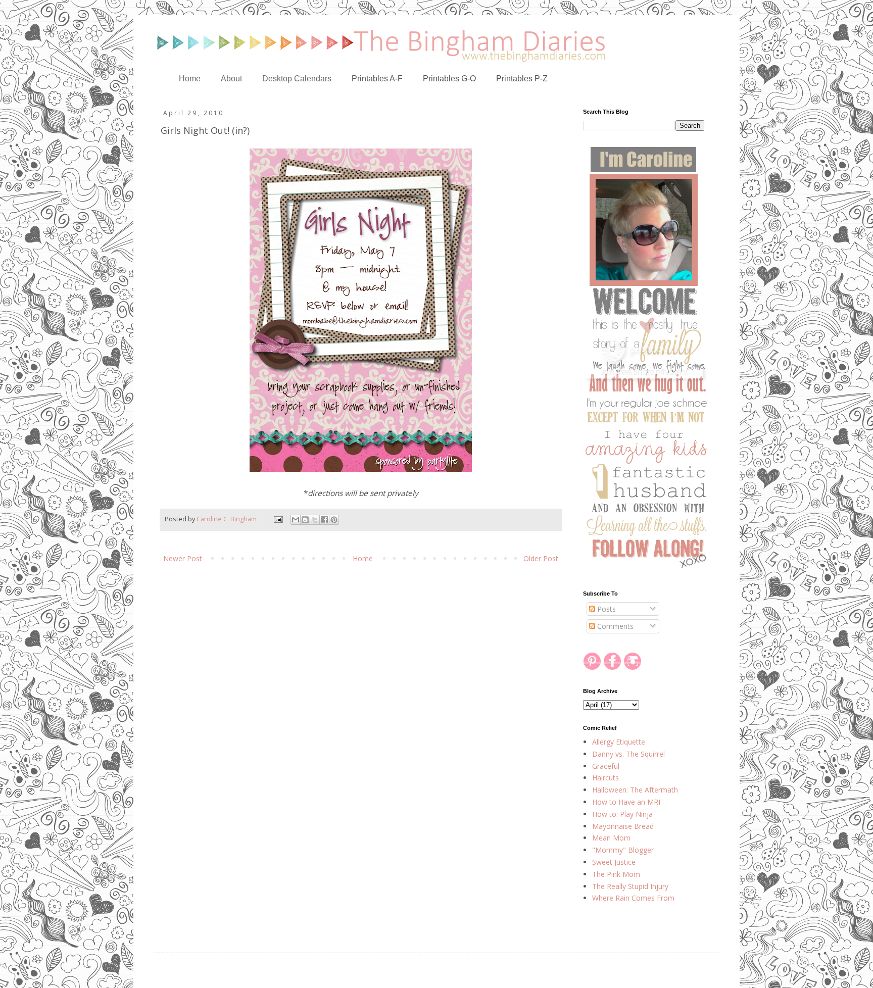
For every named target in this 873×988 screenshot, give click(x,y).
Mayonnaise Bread (623, 826)
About (231, 78)
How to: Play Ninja (622, 814)
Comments (614, 626)
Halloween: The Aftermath (635, 790)
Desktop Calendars (296, 78)
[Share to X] (315, 520)
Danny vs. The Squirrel (628, 754)
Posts (605, 609)
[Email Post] (277, 519)
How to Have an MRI (626, 802)
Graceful (605, 766)
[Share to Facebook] (324, 520)
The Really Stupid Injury (630, 886)
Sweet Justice (614, 862)
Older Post (540, 558)
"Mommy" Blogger (623, 850)
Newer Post (182, 558)
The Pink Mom (616, 874)
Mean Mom (611, 838)
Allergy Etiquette (618, 742)
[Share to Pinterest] (334, 520)
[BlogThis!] (305, 520)
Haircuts (605, 777)
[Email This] (295, 520)
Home (190, 78)
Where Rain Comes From (633, 898)
